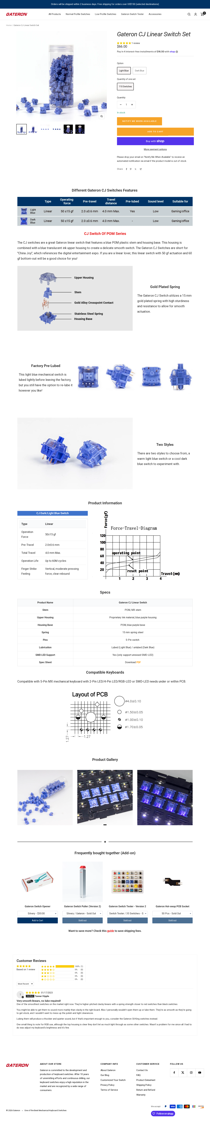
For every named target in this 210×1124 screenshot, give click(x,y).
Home (9, 25)
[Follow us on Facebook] (174, 1072)
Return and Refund (145, 1090)
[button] (124, 43)
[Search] (189, 14)
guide (110, 930)
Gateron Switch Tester (132, 14)
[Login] (195, 14)
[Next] (186, 797)
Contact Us (142, 1070)
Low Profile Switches (105, 14)
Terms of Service (109, 1090)
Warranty (140, 1094)
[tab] (105, 824)
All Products (55, 14)
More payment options (155, 149)
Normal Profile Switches (78, 14)
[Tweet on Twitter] (135, 169)
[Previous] (23, 797)
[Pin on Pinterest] (130, 169)
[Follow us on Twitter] (182, 1072)
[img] (33, 992)
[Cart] (202, 14)
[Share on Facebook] (126, 169)
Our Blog (105, 1075)
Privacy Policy (107, 1085)
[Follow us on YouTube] (199, 1072)
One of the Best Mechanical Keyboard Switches (45, 1110)
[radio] (124, 71)
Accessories (155, 14)
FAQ (138, 1075)
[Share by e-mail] (141, 169)
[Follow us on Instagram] (191, 1072)
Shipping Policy (143, 1085)
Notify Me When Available (139, 121)
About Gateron (108, 1070)
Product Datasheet (145, 1080)
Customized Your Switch (113, 1080)
